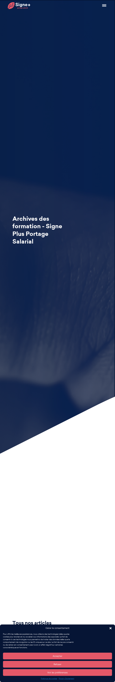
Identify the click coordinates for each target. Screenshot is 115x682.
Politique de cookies (49, 678)
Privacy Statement (66, 678)
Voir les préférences (57, 672)
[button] (110, 628)
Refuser (57, 664)
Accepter (57, 656)
